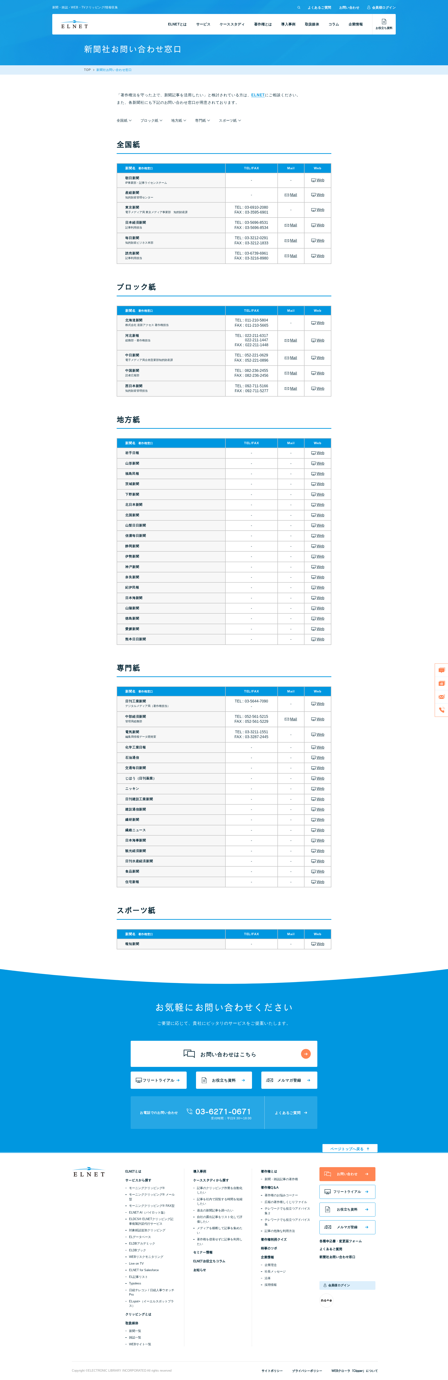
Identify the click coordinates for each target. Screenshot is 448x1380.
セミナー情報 (203, 1252)
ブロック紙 (149, 120)
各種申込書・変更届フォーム (340, 1241)
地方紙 (176, 120)
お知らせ (199, 1270)
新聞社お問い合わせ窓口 (337, 1257)
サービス (203, 24)
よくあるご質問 (319, 7)
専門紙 (200, 120)
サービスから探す (138, 1180)
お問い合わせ (349, 7)
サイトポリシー (272, 1370)
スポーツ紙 (228, 120)
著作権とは (263, 24)
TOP (87, 70)
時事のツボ (269, 1248)
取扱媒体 (312, 24)
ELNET (258, 95)
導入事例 (288, 24)
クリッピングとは (138, 1314)
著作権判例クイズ (274, 1239)
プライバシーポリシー (307, 1370)
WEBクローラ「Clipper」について (355, 1370)
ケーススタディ (232, 24)
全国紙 (122, 120)
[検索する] (299, 7)
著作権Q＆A (269, 1187)
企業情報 (356, 24)
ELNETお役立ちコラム (209, 1261)
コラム (334, 24)
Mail (293, 195)
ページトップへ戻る (347, 1149)
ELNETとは (177, 24)
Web (320, 180)
